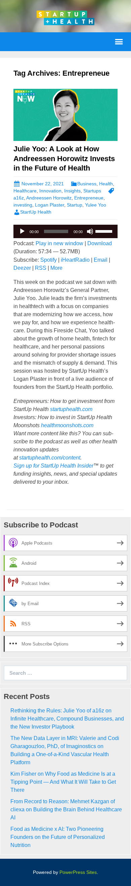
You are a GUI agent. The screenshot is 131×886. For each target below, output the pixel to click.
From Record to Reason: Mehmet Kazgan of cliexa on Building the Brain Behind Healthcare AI (66, 809)
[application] (65, 231)
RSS (40, 268)
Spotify (48, 260)
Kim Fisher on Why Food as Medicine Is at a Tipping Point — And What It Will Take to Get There (63, 782)
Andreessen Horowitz (49, 197)
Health (106, 183)
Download (99, 243)
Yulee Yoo (95, 205)
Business (86, 183)
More (56, 268)
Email (100, 260)
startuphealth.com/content (49, 457)
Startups (92, 190)
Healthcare (25, 190)
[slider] (104, 231)
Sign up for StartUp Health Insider (53, 466)
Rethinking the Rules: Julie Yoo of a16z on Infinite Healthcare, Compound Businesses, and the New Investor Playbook (67, 719)
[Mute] (90, 231)
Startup (74, 205)
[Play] (22, 231)
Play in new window (59, 243)
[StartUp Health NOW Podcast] (65, 17)
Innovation (50, 190)
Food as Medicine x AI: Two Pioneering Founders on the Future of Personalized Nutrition (57, 837)
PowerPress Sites (78, 872)
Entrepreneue (88, 197)
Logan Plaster (49, 205)
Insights (72, 190)
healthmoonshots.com (67, 425)
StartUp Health (35, 212)
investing (22, 205)
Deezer (22, 268)
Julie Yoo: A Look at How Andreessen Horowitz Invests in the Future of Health (64, 158)
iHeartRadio (75, 260)
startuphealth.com (71, 409)
